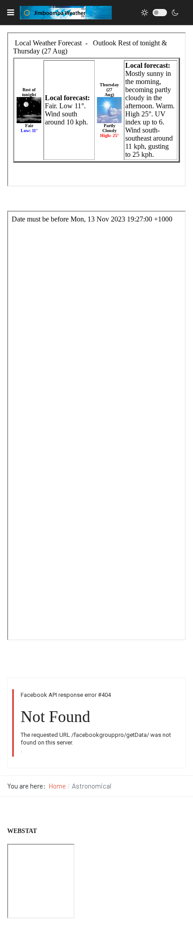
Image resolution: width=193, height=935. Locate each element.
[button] (10, 13)
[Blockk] (66, 12)
